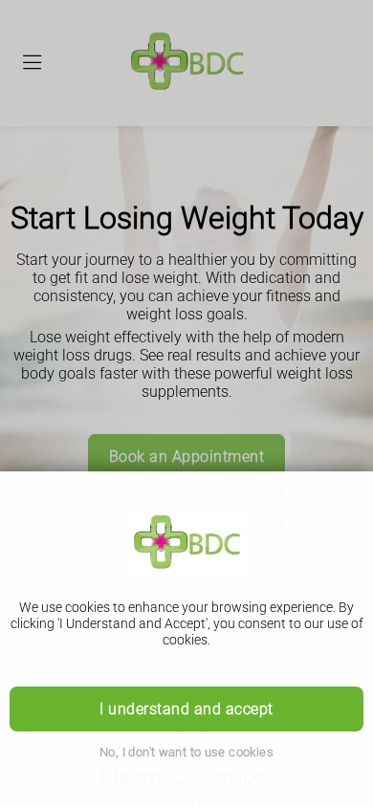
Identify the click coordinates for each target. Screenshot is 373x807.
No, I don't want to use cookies (186, 752)
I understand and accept (186, 709)
